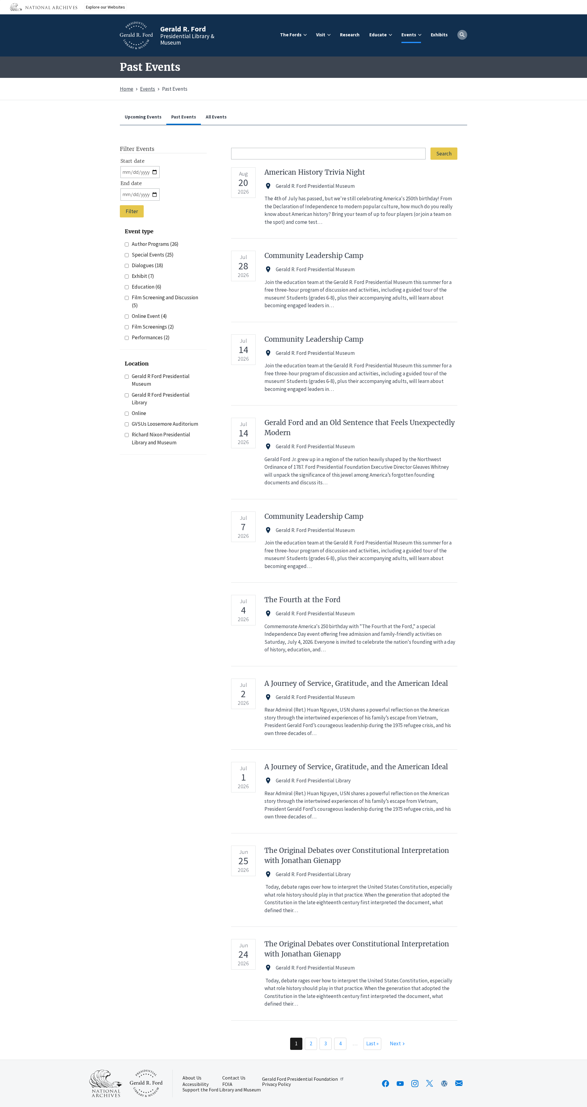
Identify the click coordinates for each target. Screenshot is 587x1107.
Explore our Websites (105, 7)
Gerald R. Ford (183, 29)
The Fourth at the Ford (302, 599)
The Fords (290, 35)
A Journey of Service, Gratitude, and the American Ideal (356, 683)
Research (350, 35)
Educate (378, 35)
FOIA (227, 1084)
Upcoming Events (143, 117)
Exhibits (439, 35)
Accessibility (196, 1084)
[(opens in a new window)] (385, 1083)
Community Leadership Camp (314, 255)
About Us (192, 1078)
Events (408, 35)
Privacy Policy (276, 1084)
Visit (320, 35)
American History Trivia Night (314, 172)
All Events (216, 117)
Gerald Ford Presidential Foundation (300, 1079)
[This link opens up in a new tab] (105, 1083)
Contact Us (234, 1078)
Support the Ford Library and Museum (222, 1090)
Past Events (183, 117)
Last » (372, 1043)
